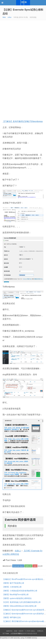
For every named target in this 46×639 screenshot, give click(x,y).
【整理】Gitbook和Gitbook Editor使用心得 (19, 606)
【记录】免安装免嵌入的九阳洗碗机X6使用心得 (22, 602)
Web (4, 17)
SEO (26, 633)
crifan (10, 17)
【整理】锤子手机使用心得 (13, 583)
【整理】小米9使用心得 (12, 586)
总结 (35, 566)
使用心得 (28, 566)
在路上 (23, 2)
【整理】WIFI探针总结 (12, 617)
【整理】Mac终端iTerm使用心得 (15, 594)
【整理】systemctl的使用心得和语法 (17, 598)
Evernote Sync (18, 566)
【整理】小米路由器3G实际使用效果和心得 (20, 590)
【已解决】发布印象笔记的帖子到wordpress (23, 121)
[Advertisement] (23, 44)
